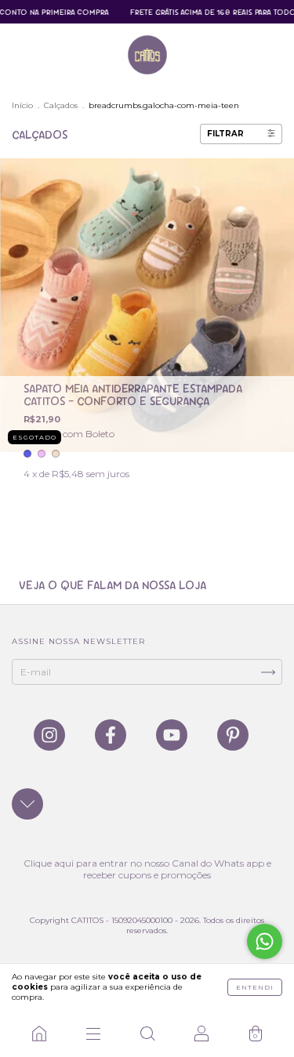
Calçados (61, 105)
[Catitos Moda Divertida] (39, 1033)
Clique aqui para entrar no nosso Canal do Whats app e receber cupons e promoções (147, 869)
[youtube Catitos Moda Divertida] (173, 744)
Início (22, 105)
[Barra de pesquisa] (147, 1033)
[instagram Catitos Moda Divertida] (50, 744)
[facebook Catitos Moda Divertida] (111, 744)
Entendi (255, 987)
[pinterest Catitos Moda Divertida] (232, 744)
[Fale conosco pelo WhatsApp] (264, 941)
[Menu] (93, 1033)
